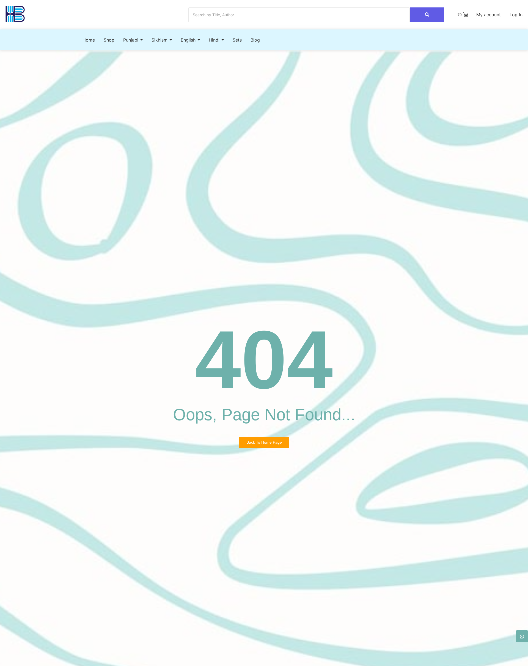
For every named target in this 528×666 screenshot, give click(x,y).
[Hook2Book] (15, 14)
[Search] (427, 14)
